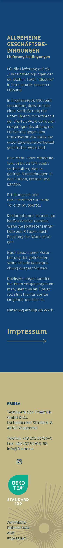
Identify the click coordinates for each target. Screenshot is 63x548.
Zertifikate (16, 523)
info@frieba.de (20, 449)
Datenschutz (18, 528)
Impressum (27, 332)
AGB (10, 533)
